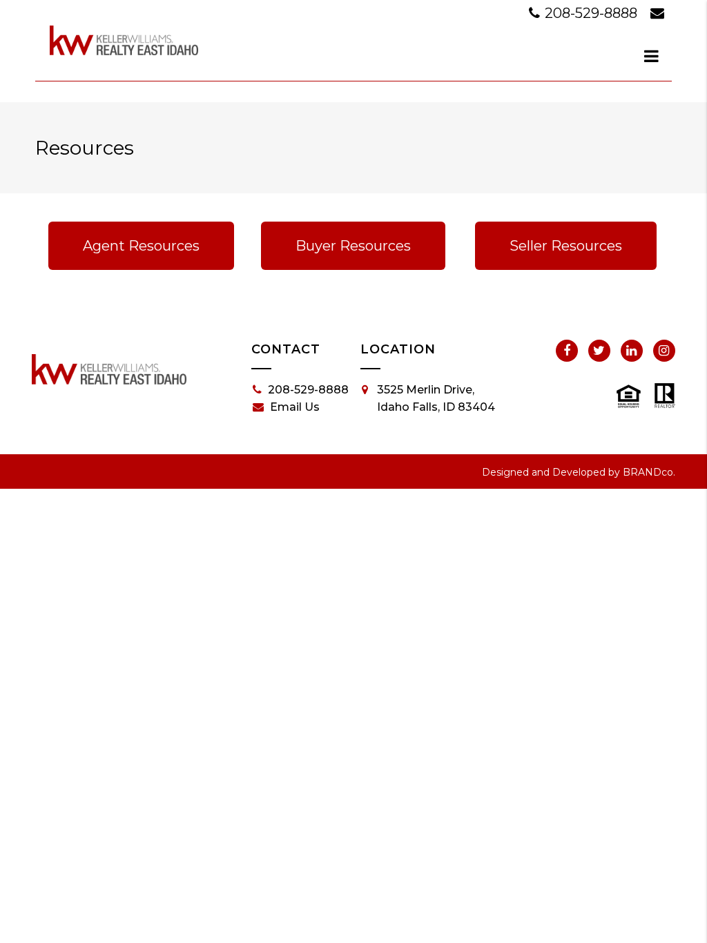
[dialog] (651, 56)
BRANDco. (649, 472)
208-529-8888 (591, 13)
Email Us (295, 407)
